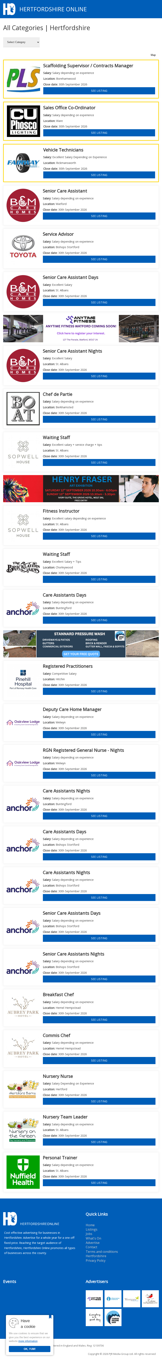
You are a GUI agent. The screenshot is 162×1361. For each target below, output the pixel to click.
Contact (91, 1247)
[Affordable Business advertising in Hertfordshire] (156, 9)
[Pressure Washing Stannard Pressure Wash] (81, 643)
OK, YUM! (30, 1349)
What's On (93, 1238)
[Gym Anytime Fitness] (81, 328)
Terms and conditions (102, 1251)
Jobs (89, 1234)
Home (90, 1225)
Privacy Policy (95, 1260)
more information (28, 1341)
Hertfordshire (96, 1256)
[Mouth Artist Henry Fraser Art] (81, 488)
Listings (91, 1229)
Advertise (93, 1242)
